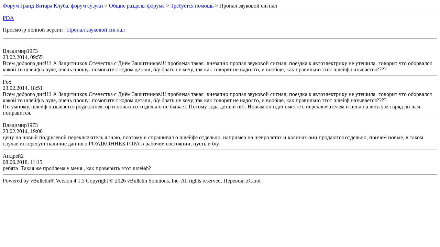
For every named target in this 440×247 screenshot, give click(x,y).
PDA (8, 18)
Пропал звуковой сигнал (96, 30)
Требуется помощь (191, 6)
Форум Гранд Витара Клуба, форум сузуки (53, 6)
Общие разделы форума (137, 6)
